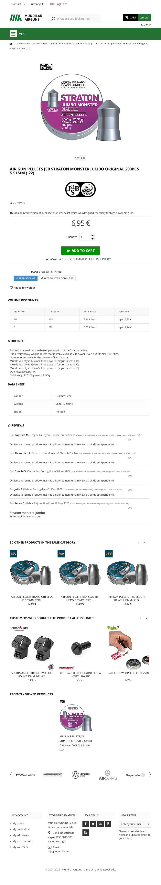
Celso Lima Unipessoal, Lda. (100, 869)
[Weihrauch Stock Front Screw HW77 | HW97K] (80, 648)
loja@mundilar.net (59, 851)
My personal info (22, 841)
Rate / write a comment (58, 278)
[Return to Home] (11, 43)
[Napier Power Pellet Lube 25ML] (129, 648)
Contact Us (18, 4)
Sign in (147, 25)
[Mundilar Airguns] (26, 18)
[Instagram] (108, 824)
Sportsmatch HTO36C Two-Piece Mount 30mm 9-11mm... (32, 674)
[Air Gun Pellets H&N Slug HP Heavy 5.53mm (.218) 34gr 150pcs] (80, 572)
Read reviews (26, 278)
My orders (19, 823)
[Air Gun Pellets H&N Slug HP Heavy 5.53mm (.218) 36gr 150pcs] (127, 572)
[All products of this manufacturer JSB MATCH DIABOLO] (80, 189)
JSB (83, 158)
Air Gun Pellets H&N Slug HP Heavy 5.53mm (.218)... (80, 598)
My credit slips (21, 829)
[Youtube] (100, 824)
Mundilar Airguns (72, 869)
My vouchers (20, 847)
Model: (13, 203)
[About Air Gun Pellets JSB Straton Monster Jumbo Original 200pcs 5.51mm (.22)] (75, 716)
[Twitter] (93, 824)
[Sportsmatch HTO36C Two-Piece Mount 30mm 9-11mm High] (32, 648)
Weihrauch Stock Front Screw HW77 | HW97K (80, 674)
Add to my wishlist (24, 287)
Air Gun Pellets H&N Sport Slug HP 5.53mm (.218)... (32, 598)
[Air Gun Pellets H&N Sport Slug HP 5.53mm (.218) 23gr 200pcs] (32, 572)
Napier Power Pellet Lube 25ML (128, 673)
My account (20, 815)
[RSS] (85, 832)
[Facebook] (85, 824)
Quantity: (71, 237)
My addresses (21, 835)
